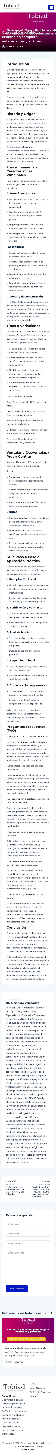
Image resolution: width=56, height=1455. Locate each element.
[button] (51, 7)
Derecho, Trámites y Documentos (26, 1339)
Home (33, 1383)
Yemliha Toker (28, 1449)
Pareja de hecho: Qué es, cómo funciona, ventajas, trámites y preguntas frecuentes (41, 1192)
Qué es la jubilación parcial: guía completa (25, 1348)
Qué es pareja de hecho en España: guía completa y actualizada (15, 1191)
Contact (34, 1396)
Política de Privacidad (40, 1392)
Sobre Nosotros (37, 1388)
